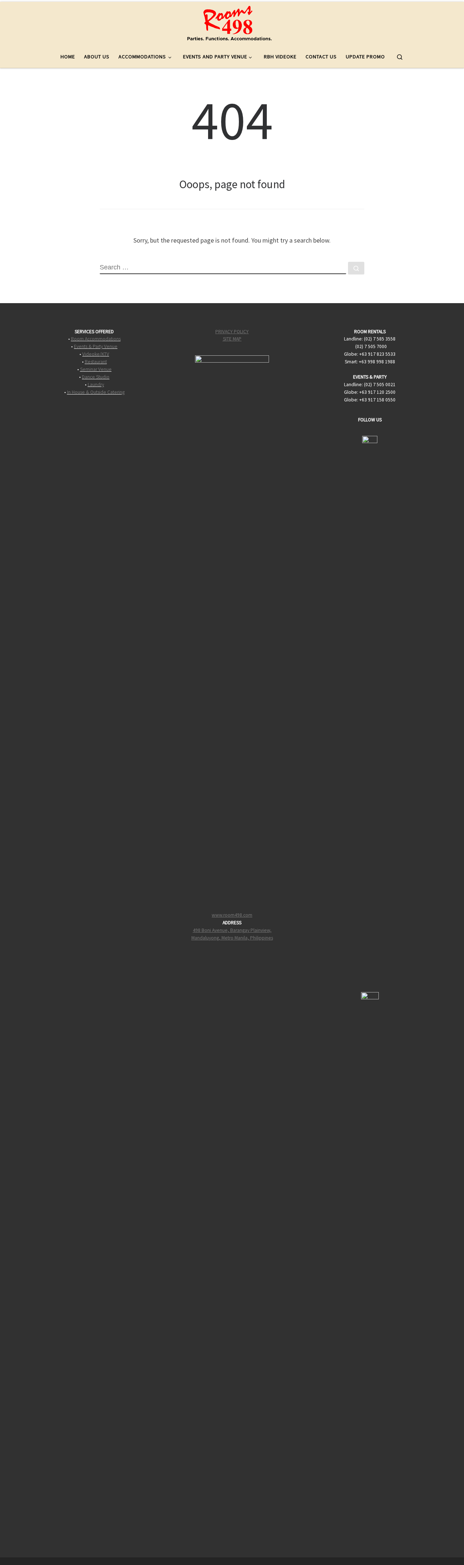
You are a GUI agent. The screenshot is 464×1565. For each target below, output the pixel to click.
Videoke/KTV (95, 354)
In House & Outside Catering (96, 392)
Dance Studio (95, 377)
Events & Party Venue (95, 346)
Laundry (96, 384)
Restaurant (96, 362)
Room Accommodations (96, 339)
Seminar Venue (96, 369)
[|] (229, 22)
